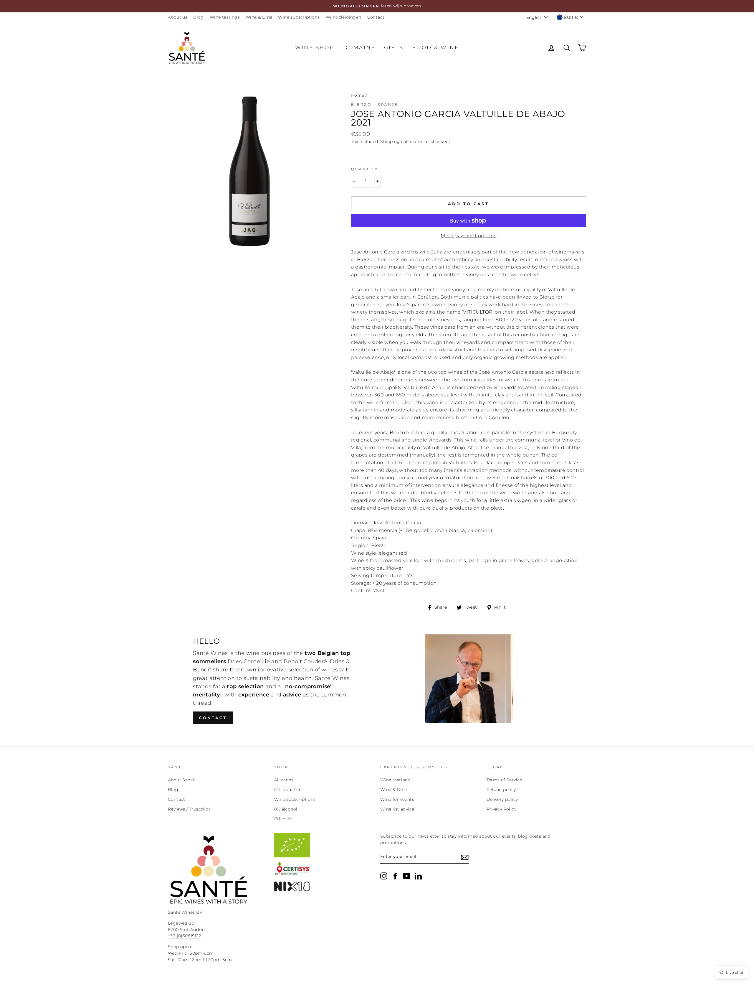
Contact (376, 17)
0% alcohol (285, 809)
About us (177, 17)
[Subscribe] (465, 857)
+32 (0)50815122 (184, 935)
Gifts (394, 47)
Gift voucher (287, 789)
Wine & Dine (259, 17)
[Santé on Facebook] (395, 875)
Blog (198, 17)
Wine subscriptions (299, 17)
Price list (283, 818)
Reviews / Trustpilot (189, 809)
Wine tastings (225, 17)
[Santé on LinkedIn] (418, 875)
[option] (377, 6)
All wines (284, 780)
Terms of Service (504, 780)
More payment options (468, 235)
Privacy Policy (502, 809)
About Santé (181, 780)
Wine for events (397, 799)
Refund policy (501, 789)
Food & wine (435, 47)
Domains (359, 47)
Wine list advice (397, 809)
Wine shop (315, 47)
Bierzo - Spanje (374, 104)
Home (357, 95)
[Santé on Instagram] (383, 875)
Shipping (390, 141)
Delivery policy (502, 799)
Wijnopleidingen (343, 17)
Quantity (364, 169)
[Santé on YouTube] (406, 875)
